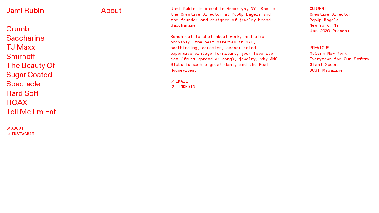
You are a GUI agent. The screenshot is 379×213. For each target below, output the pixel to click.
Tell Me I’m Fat (31, 112)
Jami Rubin (25, 11)
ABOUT (17, 128)
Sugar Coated (29, 75)
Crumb (17, 29)
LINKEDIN (185, 87)
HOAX (16, 103)
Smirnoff (20, 56)
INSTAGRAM (22, 134)
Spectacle (23, 84)
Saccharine (25, 38)
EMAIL (182, 81)
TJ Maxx (20, 47)
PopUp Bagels (246, 14)
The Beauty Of (30, 66)
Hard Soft (22, 93)
